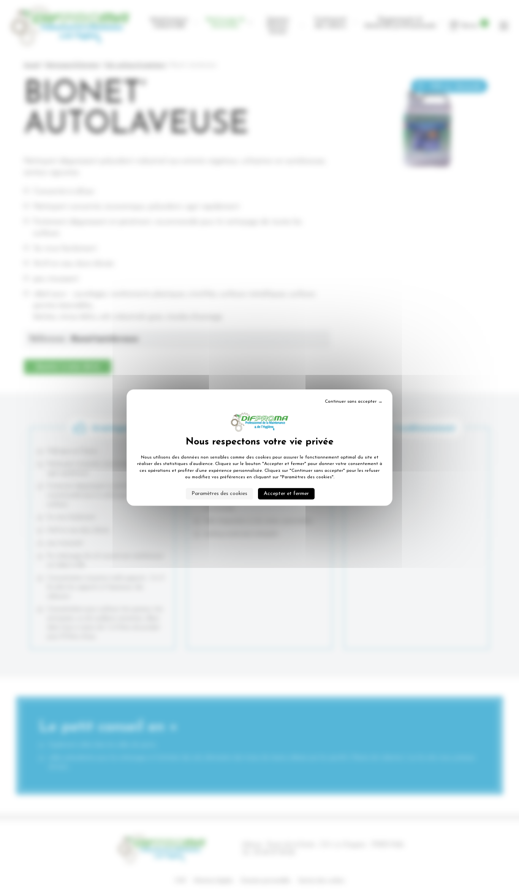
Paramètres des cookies (219, 493)
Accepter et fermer (286, 493)
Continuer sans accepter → (354, 401)
